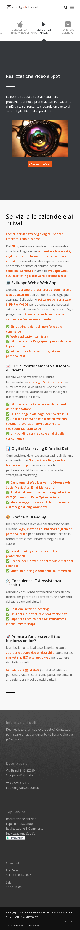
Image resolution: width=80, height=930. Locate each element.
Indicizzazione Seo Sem (22, 833)
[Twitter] (65, 921)
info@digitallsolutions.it (22, 788)
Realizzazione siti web (21, 819)
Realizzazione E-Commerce (24, 828)
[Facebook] (71, 921)
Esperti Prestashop (19, 824)
